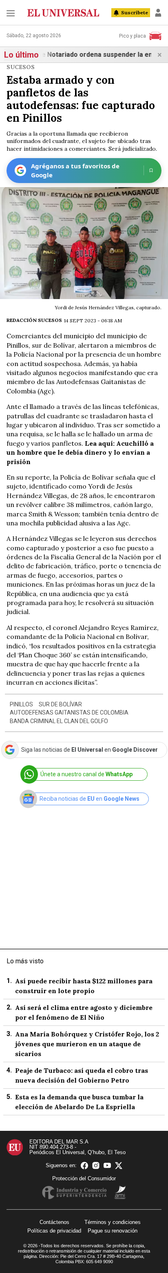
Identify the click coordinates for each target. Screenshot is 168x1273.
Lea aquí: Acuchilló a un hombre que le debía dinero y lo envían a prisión (80, 452)
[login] (158, 13)
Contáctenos (54, 1222)
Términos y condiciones (112, 1222)
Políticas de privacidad (54, 1230)
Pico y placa (132, 36)
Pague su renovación (112, 1230)
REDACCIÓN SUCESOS (34, 320)
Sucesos (21, 67)
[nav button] (11, 12)
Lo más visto (25, 961)
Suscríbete (134, 12)
